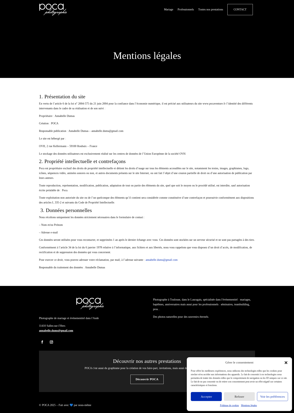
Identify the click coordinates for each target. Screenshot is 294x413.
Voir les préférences (272, 396)
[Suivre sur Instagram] (51, 342)
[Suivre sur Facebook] (42, 342)
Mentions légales (249, 405)
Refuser (239, 396)
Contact (240, 9)
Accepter (206, 396)
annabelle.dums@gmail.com (162, 259)
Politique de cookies (229, 405)
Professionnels (186, 9)
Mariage (168, 9)
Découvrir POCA (147, 379)
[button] (286, 363)
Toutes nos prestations (210, 9)
